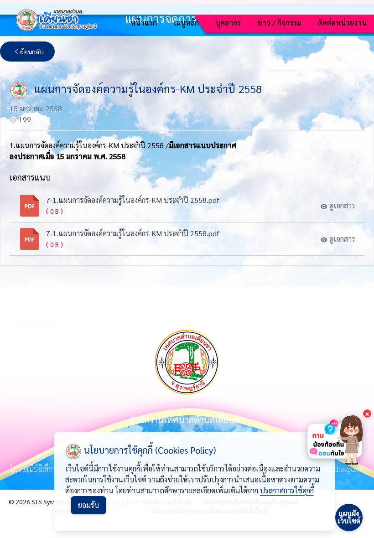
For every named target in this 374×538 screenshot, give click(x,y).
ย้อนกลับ (32, 51)
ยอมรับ (88, 505)
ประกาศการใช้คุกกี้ (287, 490)
